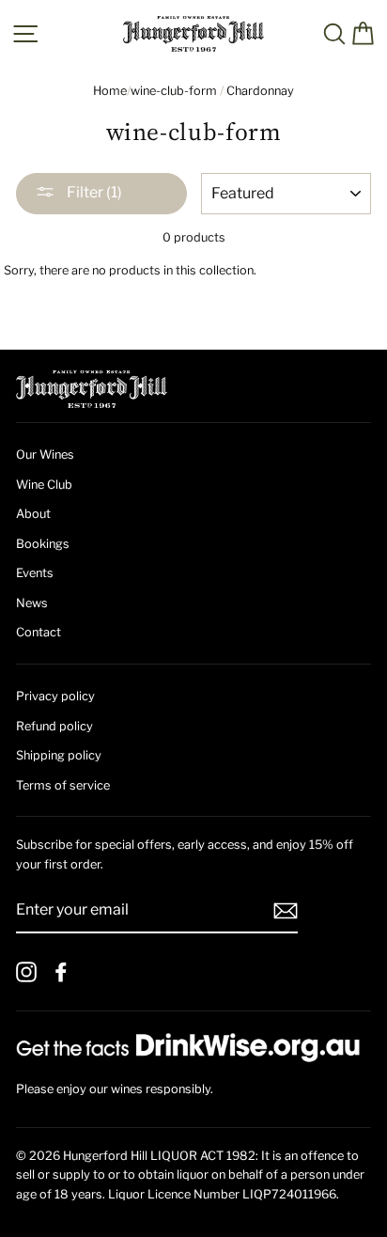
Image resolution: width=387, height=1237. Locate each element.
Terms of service (63, 785)
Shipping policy (58, 755)
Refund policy (54, 726)
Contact (38, 632)
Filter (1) (93, 192)
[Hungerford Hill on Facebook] (61, 972)
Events (35, 573)
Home (110, 91)
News (32, 603)
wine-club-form (174, 91)
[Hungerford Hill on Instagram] (26, 972)
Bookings (43, 544)
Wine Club (44, 485)
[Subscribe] (285, 911)
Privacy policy (55, 696)
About (33, 514)
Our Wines (45, 454)
